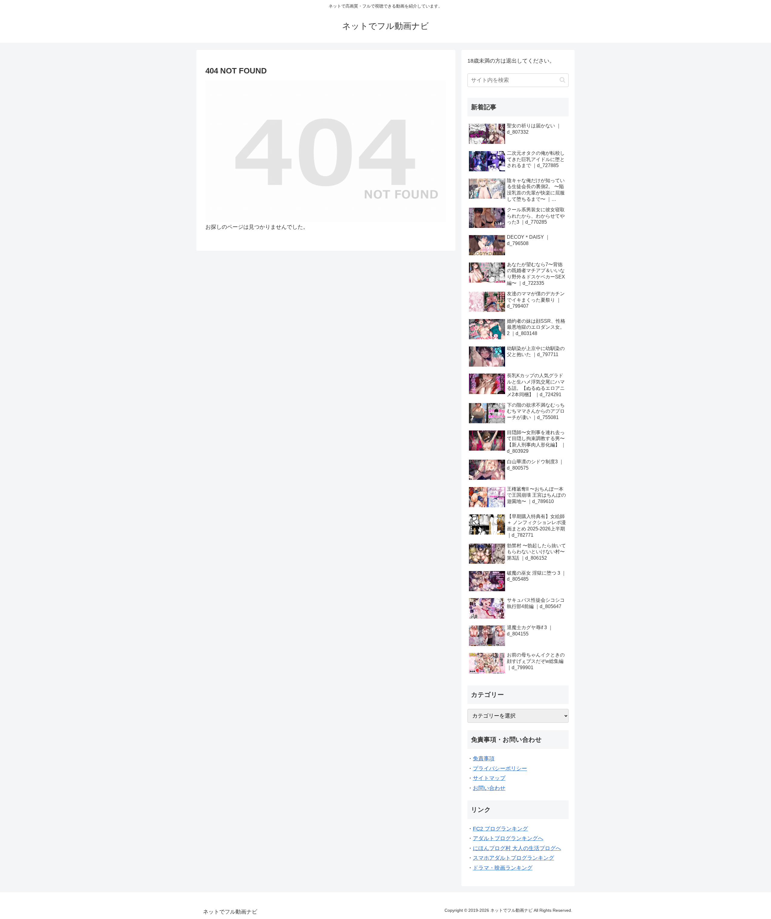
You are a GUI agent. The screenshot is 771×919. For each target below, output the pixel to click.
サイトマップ (489, 778)
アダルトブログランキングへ (508, 838)
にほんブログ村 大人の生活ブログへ (517, 848)
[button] (562, 79)
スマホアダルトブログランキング (513, 858)
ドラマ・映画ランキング (502, 868)
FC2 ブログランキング (500, 829)
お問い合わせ (489, 788)
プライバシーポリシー (500, 768)
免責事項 (484, 759)
